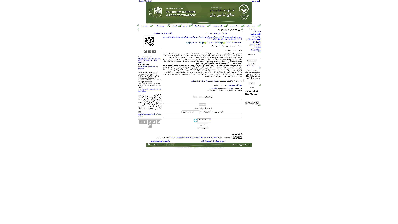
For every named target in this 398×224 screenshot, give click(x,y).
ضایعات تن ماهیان (219, 81)
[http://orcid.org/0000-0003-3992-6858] (224, 43)
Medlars (157, 59)
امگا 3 (229, 81)
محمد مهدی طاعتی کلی (233, 42)
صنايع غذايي (213, 88)
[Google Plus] (141, 122)
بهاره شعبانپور (212, 42)
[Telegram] (150, 122)
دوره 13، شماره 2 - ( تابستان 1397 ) (213, 141)
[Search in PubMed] (219, 43)
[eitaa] (150, 126)
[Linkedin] (145, 122)
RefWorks (141, 62)
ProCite (140, 60)
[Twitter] (154, 122)
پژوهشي (231, 88)
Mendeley (143, 66)
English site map (188, 147)
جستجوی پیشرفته (252, 65)
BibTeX (140, 59)
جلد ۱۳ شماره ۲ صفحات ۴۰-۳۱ (216, 33)
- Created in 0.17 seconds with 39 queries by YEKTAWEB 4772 (208, 147)
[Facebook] (158, 122)
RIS (145, 59)
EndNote (151, 59)
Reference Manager (150, 60)
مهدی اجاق (194, 42)
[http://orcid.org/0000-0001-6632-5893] (205, 43)
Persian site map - (179, 147)
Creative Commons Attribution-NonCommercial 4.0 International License (193, 137)
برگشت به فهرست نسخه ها (163, 33)
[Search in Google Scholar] (221, 43)
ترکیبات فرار (195, 81)
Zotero (152, 66)
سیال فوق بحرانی (206, 81)
